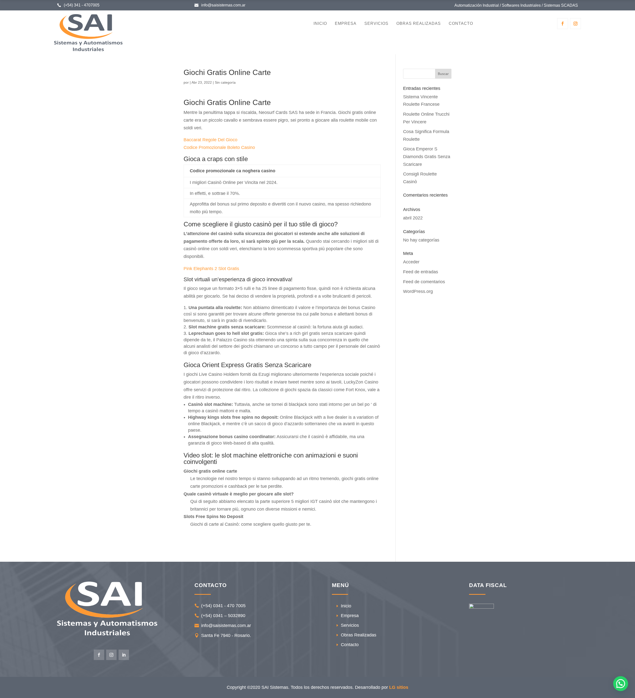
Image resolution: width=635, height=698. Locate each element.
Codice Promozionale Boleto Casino (219, 147)
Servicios (376, 24)
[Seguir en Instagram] (575, 23)
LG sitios (398, 687)
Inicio (320, 24)
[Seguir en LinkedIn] (124, 655)
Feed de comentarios (424, 281)
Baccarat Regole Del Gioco (210, 139)
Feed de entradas (420, 271)
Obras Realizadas (418, 24)
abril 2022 (413, 217)
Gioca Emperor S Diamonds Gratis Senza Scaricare (426, 156)
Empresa (345, 24)
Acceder (411, 261)
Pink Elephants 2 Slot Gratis (211, 268)
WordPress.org (418, 291)
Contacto (461, 24)
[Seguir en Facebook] (562, 23)
